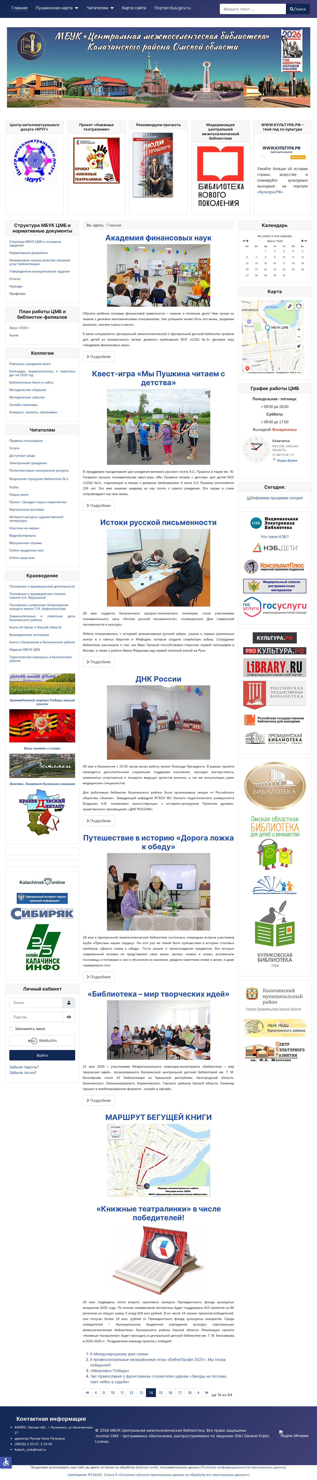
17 (180, 1392)
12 (131, 1392)
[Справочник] (274, 667)
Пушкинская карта (54, 7)
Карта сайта (134, 7)
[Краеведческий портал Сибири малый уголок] (42, 683)
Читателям (97, 7)
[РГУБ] (274, 719)
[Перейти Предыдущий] (96, 1392)
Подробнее (100, 356)
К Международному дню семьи (119, 1354)
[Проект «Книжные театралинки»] (96, 160)
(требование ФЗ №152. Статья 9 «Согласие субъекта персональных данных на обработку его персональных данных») (158, 1475)
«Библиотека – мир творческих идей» (158, 993)
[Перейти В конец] (206, 1392)
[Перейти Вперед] (198, 1392)
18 (190, 1392)
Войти (42, 1055)
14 (151, 1392)
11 (122, 1392)
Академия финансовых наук (158, 237)
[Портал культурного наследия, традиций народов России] (275, 637)
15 (161, 1392)
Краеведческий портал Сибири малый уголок (42, 702)
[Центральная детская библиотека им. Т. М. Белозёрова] (275, 885)
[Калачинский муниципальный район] (274, 999)
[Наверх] (308, 1471)
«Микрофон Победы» (109, 1370)
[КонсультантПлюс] (274, 566)
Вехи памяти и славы (42, 748)
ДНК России (158, 678)
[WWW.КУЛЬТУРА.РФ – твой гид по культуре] (282, 149)
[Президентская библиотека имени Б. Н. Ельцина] (274, 738)
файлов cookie (147, 1467)
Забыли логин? (22, 1072)
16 (170, 1392)
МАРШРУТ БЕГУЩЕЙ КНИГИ (158, 1117)
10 (113, 1392)
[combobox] (253, 9)
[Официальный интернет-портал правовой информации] (42, 898)
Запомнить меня (30, 1028)
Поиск (300, 9)
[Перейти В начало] (87, 1392)
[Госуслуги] (274, 606)
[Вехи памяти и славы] (42, 725)
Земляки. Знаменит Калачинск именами (42, 784)
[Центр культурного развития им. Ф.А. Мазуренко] (274, 1052)
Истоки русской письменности (158, 522)
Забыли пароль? (24, 1067)
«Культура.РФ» (270, 192)
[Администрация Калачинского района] (42, 947)
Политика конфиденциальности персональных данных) (244, 1467)
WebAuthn (47, 1040)
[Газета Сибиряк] (42, 913)
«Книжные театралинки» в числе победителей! (158, 1213)
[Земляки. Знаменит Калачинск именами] (42, 765)
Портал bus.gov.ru (172, 7)
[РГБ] (274, 694)
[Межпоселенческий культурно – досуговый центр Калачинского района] (274, 1027)
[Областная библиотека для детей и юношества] (274, 842)
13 (141, 1392)
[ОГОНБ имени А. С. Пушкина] (275, 786)
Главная (19, 7)
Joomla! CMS (107, 1436)
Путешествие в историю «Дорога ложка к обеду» (158, 842)
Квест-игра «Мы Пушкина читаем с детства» (158, 378)
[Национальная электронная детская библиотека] (275, 548)
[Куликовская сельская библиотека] (275, 933)
